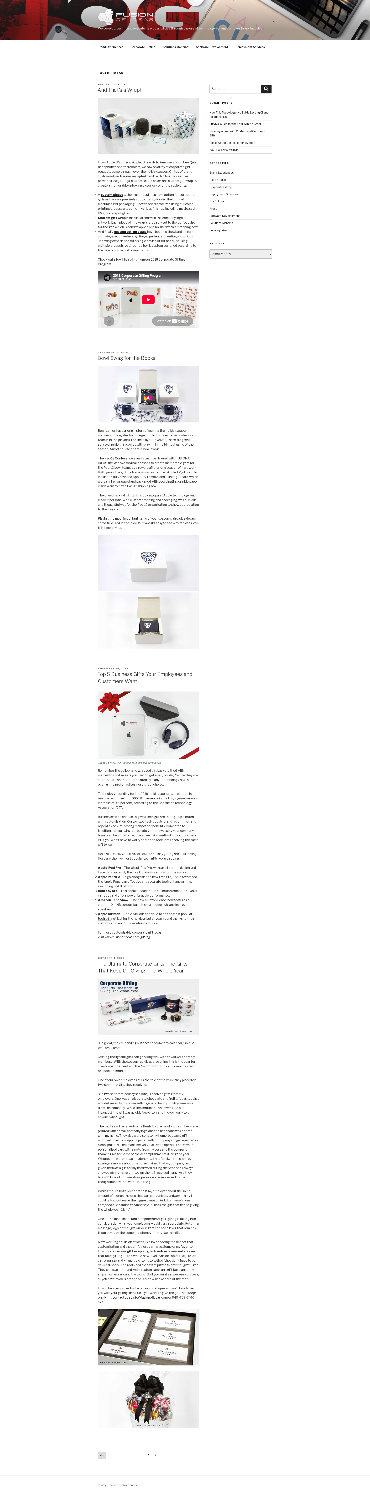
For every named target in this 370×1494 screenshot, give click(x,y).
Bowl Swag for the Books (126, 358)
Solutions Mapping (176, 47)
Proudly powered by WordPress (117, 1485)
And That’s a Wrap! (119, 90)
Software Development (212, 47)
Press (213, 208)
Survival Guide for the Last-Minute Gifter (235, 123)
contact (119, 1297)
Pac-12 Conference (118, 458)
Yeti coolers (131, 167)
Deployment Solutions (223, 194)
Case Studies (218, 179)
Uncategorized (218, 230)
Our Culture (216, 201)
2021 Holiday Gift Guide (224, 149)
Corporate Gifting (143, 47)
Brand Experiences (110, 47)
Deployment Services (250, 47)
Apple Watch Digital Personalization (232, 142)
